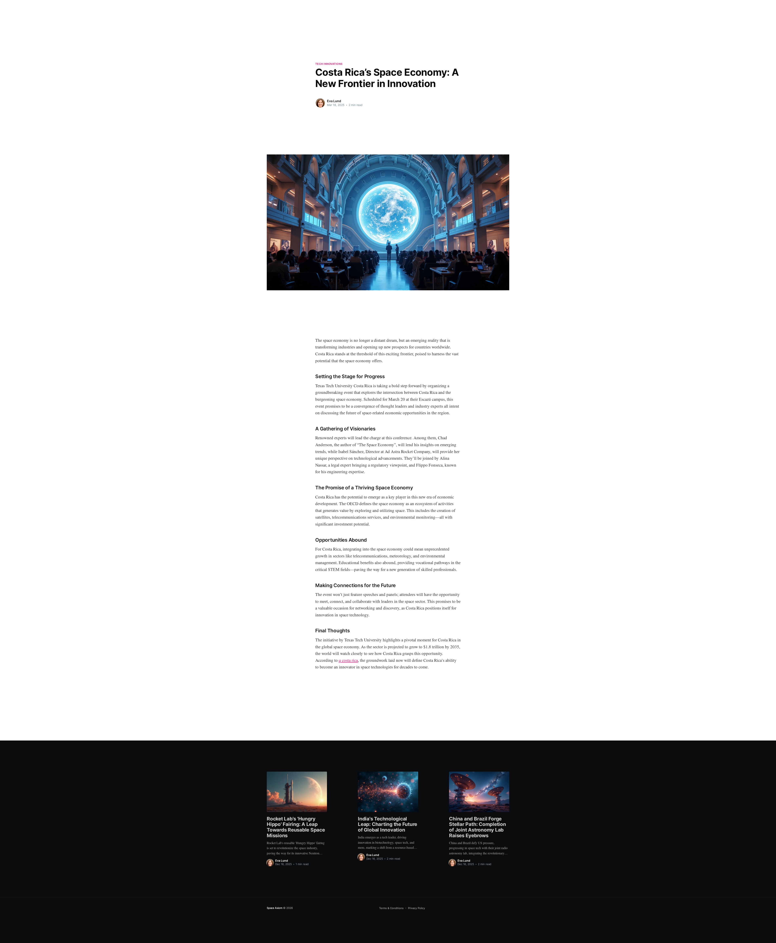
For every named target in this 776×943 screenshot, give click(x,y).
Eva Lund (334, 101)
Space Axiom (274, 907)
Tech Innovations (328, 63)
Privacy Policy (416, 908)
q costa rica (348, 660)
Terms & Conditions (391, 908)
